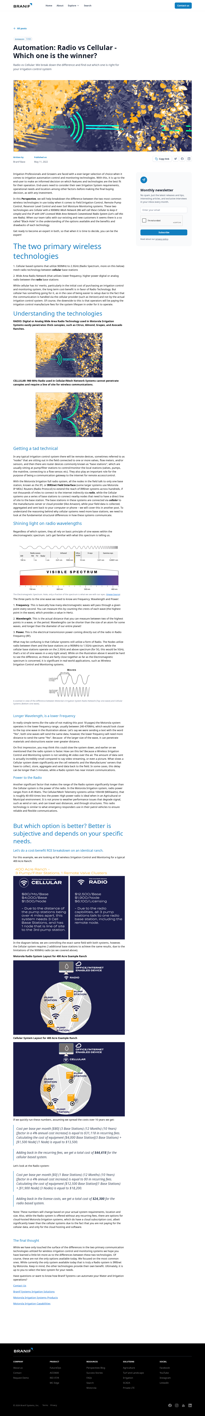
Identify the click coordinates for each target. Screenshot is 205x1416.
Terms (45, 1405)
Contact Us (19, 1285)
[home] (26, 5)
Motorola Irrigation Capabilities (31, 1303)
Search (87, 5)
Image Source (113, 594)
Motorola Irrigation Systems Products (35, 1297)
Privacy (53, 1405)
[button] (74, 5)
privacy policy (161, 239)
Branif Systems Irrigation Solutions (34, 1291)
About (60, 5)
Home (49, 5)
